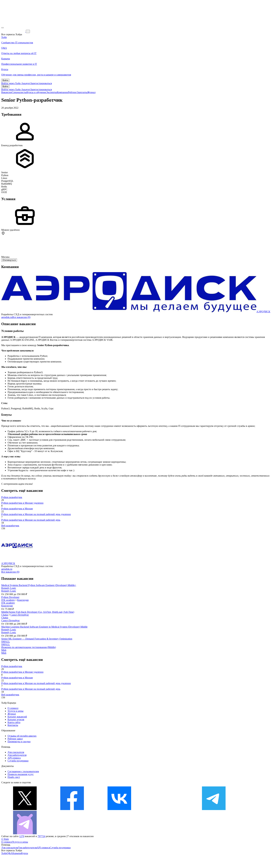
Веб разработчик (10, 525)
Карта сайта (14, 722)
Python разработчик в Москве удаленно (22, 503)
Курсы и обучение (36, 92)
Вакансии (6, 92)
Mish (3, 650)
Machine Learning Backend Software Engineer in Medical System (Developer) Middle (44, 626)
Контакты (13, 725)
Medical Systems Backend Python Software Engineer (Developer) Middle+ (38, 585)
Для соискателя (16, 752)
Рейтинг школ (15, 738)
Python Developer (10, 597)
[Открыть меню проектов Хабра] (2, 27)
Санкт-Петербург (19, 614)
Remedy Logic (8, 588)
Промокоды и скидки (19, 741)
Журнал (91, 92)
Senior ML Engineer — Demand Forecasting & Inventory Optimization (36, 638)
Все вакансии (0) (21, 317)
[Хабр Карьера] (13, 31)
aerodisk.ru (6, 317)
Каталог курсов (16, 719)
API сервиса (14, 758)
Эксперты (51, 92)
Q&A (9, 853)
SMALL (5, 641)
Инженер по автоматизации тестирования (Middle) (28, 647)
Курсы (24, 853)
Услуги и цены (15, 711)
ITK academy (8, 600)
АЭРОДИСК (263, 311)
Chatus (4, 614)
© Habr (5, 839)
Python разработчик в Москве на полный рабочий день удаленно (36, 514)
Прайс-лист (14, 777)
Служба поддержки (18, 760)
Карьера (16, 853)
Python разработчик (11, 497)
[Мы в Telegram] (213, 809)
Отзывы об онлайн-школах (22, 736)
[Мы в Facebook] (72, 809)
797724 (41, 836)
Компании (62, 92)
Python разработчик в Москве (17, 508)
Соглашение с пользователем (23, 771)
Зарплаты (82, 92)
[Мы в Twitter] (24, 809)
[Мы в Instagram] (166, 809)
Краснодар (23, 600)
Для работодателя (17, 755)
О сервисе (13, 708)
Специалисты (19, 92)
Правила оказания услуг (21, 774)
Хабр (4, 853)
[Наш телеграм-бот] (24, 833)
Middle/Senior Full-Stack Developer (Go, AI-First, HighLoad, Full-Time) (37, 612)
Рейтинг (72, 92)
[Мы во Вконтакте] (119, 809)
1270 (21, 836)
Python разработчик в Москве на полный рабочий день (30, 520)
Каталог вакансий (17, 716)
